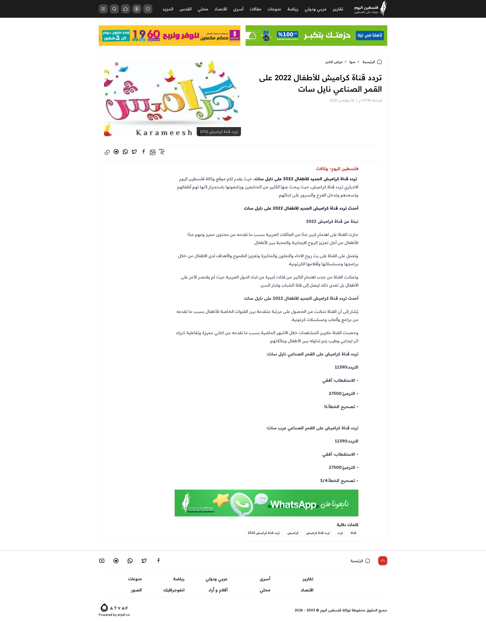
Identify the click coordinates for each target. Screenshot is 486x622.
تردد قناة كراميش (318, 533)
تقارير (338, 8)
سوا (352, 61)
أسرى (238, 8)
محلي (203, 8)
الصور (136, 589)
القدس (185, 8)
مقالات (255, 8)
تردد (340, 533)
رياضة (292, 8)
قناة (353, 533)
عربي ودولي (316, 8)
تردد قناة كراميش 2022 (264, 533)
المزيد (168, 8)
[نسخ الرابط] (107, 152)
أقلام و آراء (218, 589)
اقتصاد (220, 8)
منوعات (274, 8)
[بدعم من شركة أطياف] (114, 607)
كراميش (292, 533)
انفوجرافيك (174, 589)
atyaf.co (123, 615)
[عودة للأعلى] (382, 560)
